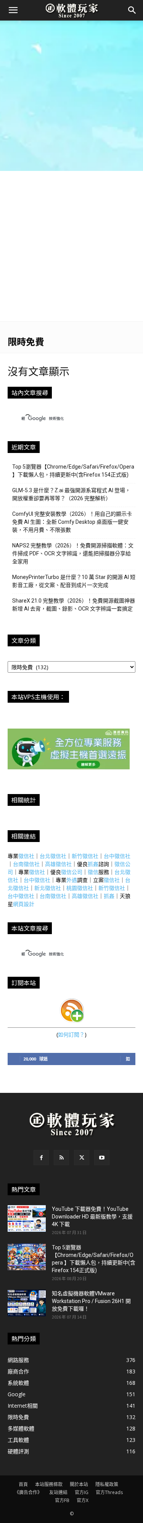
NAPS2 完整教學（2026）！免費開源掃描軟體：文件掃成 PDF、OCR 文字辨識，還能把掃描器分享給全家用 (72, 553)
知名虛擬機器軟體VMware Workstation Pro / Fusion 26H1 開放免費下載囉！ (91, 1301)
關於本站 (79, 1484)
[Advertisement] (71, 95)
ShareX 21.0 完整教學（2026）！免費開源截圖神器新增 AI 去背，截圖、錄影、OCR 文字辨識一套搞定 (73, 605)
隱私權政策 (106, 1484)
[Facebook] (41, 1157)
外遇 (71, 879)
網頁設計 (23, 903)
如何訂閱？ (71, 1034)
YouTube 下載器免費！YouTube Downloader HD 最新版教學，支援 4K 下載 (92, 1216)
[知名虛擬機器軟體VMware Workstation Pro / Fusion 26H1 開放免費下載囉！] (27, 1303)
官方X (82, 1500)
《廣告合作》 (28, 1492)
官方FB (62, 1500)
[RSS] (61, 1157)
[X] (81, 1157)
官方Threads (109, 1492)
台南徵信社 (26, 864)
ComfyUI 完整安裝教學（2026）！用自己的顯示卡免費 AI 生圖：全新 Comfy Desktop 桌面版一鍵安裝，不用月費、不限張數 (72, 522)
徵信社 (26, 856)
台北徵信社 (53, 856)
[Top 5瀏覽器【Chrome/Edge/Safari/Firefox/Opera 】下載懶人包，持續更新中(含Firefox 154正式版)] (27, 1257)
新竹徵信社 (85, 856)
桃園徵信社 (79, 887)
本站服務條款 (49, 1484)
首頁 (23, 1484)
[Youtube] (101, 1157)
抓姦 (93, 864)
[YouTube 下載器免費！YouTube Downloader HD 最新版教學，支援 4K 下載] (27, 1218)
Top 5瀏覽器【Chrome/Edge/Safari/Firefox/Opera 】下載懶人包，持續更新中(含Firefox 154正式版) (73, 471)
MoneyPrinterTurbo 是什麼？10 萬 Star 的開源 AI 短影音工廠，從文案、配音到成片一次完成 (73, 581)
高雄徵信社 (58, 864)
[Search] (132, 10)
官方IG (81, 1492)
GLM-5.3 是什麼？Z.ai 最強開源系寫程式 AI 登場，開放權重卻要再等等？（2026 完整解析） (71, 494)
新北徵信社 (47, 887)
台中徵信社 (117, 856)
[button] (13, 10)
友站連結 (58, 1492)
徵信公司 (71, 872)
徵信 (93, 872)
